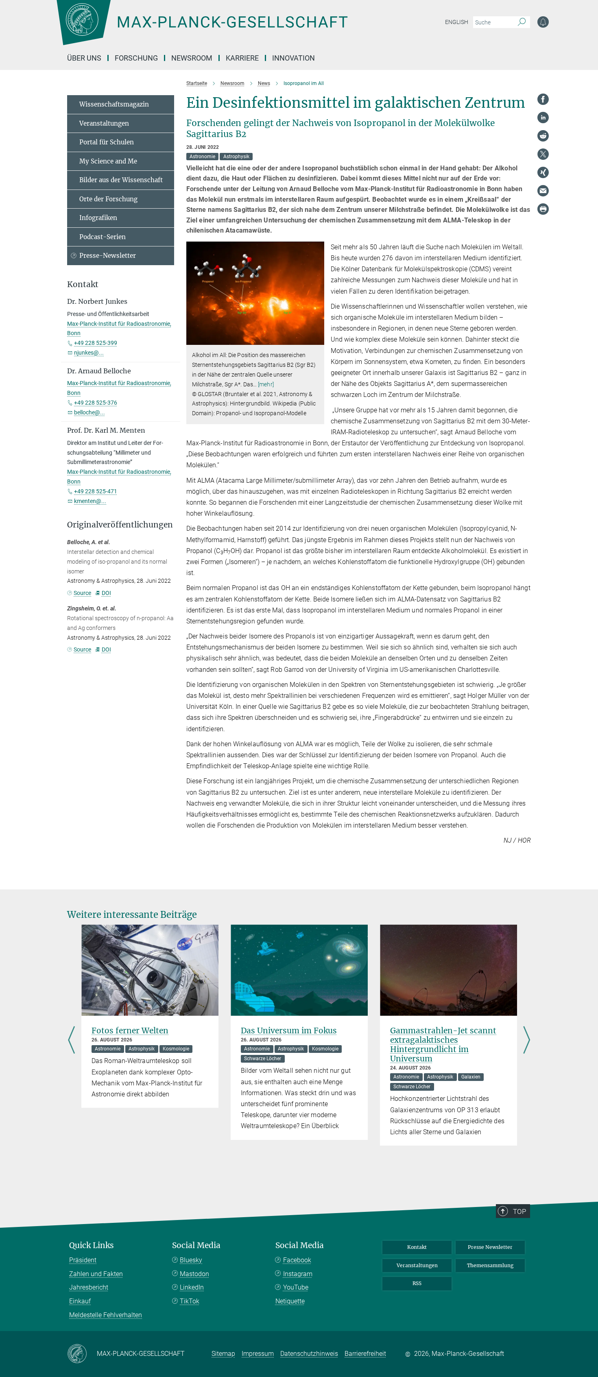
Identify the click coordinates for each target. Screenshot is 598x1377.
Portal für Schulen (106, 142)
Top (519, 1211)
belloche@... (89, 412)
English (456, 22)
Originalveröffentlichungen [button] (120, 524)
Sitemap (223, 1353)
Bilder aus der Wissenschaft (121, 180)
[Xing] (543, 172)
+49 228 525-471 (95, 491)
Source (82, 593)
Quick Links (91, 1245)
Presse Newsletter (490, 1247)
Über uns (84, 58)
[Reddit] (543, 136)
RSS (416, 1283)
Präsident (82, 1260)
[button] (317, 339)
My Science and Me (108, 161)
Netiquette (290, 1301)
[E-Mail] (543, 191)
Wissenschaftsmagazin (114, 104)
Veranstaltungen (104, 123)
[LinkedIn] (543, 117)
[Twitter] (543, 154)
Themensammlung (490, 1265)
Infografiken (98, 218)
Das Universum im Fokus (289, 1030)
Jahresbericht (88, 1287)
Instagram (297, 1274)
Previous (71, 1040)
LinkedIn (192, 1287)
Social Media (196, 1245)
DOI (106, 593)
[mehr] (266, 384)
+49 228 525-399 (95, 343)
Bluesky (191, 1260)
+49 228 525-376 (95, 402)
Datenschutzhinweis (309, 1353)
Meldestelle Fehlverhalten (105, 1315)
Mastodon (194, 1274)
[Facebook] (543, 99)
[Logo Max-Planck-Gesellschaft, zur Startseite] (202, 28)
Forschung (136, 58)
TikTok (189, 1301)
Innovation (293, 58)
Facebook (297, 1260)
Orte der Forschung (108, 199)
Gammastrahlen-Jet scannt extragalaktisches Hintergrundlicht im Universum (443, 1044)
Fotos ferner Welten (130, 1030)
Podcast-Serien (102, 237)
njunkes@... (89, 352)
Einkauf (80, 1301)
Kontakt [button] (82, 284)
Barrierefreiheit (365, 1353)
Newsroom (191, 58)
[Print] (543, 209)
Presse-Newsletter (107, 255)
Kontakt (417, 1247)
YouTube (295, 1287)
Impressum (258, 1353)
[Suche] (521, 22)
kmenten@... (90, 501)
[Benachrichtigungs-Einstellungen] (543, 22)
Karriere (242, 58)
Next (526, 1040)
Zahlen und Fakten (96, 1274)
